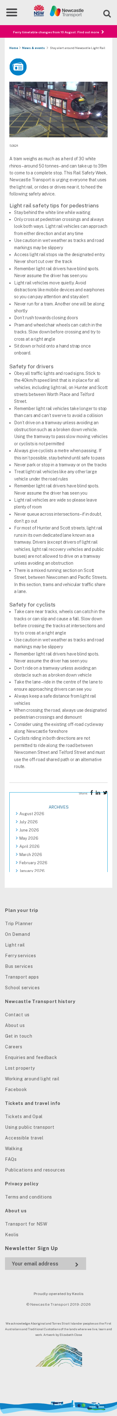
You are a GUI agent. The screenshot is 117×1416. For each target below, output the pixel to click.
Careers (13, 1046)
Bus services (19, 966)
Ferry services (20, 955)
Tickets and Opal (24, 1116)
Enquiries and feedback (31, 1057)
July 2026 (28, 822)
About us (15, 1025)
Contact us (17, 1014)
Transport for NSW (26, 1224)
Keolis (12, 1234)
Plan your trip (21, 910)
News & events (33, 48)
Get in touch (18, 1036)
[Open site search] (103, 12)
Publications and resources (35, 1169)
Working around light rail (32, 1078)
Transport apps (22, 977)
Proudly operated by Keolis (59, 1294)
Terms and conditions (28, 1196)
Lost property (20, 1068)
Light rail (15, 944)
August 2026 (31, 813)
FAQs (11, 1159)
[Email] (45, 1264)
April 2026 (29, 846)
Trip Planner (18, 923)
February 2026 (33, 862)
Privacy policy (22, 1183)
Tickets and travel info (33, 1103)
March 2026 (30, 854)
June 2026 (29, 830)
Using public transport (29, 1127)
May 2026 (28, 838)
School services (22, 987)
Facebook (16, 1089)
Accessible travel (24, 1137)
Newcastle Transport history (40, 1001)
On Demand (17, 934)
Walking (14, 1148)
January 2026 (32, 871)
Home (13, 48)
